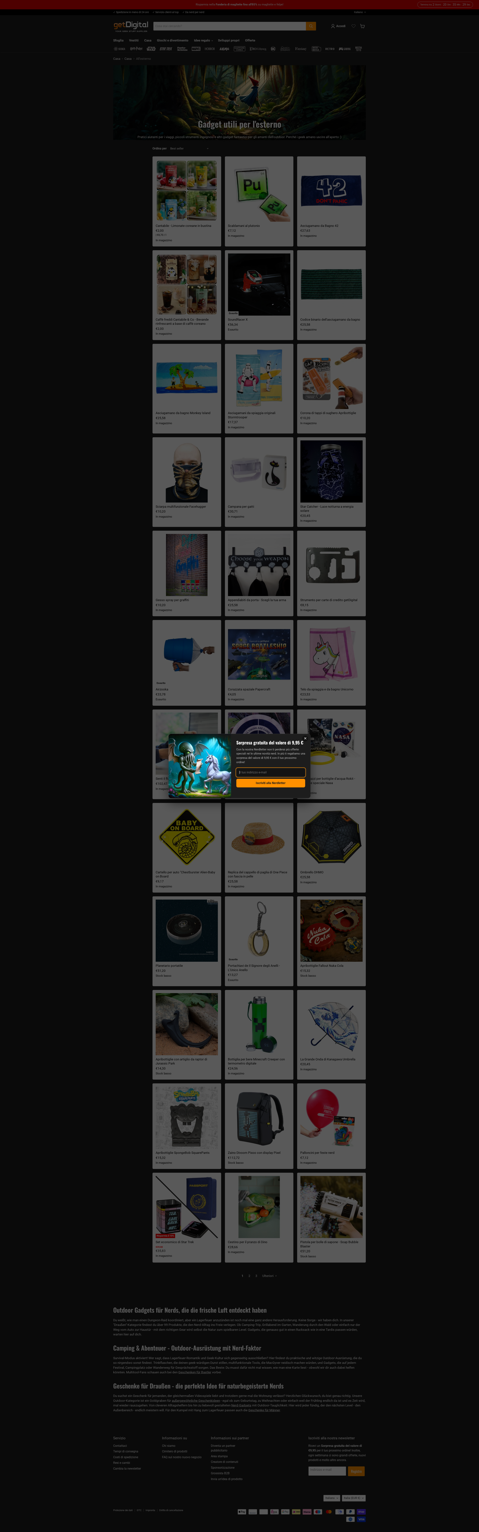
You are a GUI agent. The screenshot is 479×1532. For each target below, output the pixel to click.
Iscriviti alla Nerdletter (271, 783)
